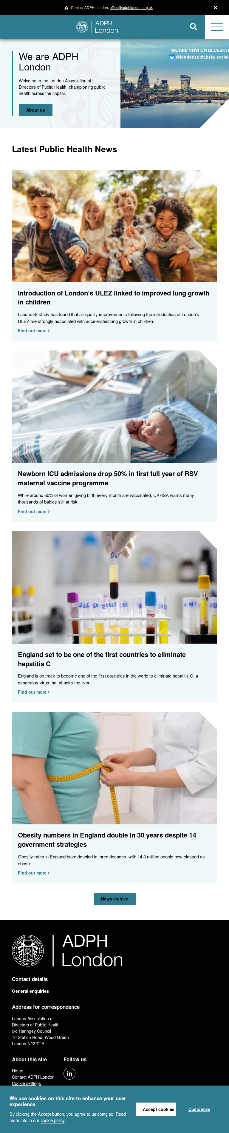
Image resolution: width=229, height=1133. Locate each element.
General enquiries (30, 991)
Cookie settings (26, 1083)
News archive (114, 899)
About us (35, 110)
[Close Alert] (215, 7)
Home (17, 1071)
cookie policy (52, 1120)
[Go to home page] (91, 27)
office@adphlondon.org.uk (131, 7)
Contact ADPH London (33, 1077)
